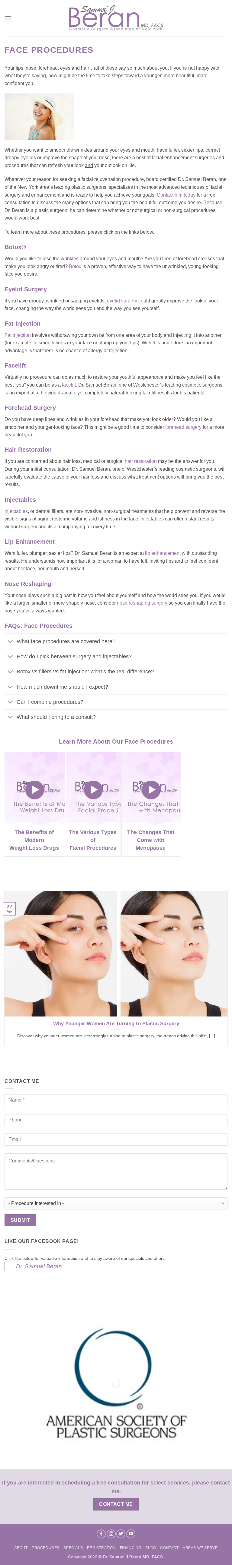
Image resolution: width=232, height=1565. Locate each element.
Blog (150, 1548)
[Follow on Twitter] (120, 1533)
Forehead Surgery (30, 407)
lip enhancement (163, 553)
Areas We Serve (200, 1548)
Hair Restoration (28, 449)
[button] (8, 18)
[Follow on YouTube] (130, 1533)
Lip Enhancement (30, 541)
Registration (101, 1548)
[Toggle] (10, 642)
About (20, 1548)
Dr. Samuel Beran (39, 1266)
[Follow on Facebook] (101, 1533)
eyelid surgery (122, 300)
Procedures (46, 1548)
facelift (69, 384)
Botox (75, 266)
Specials (73, 1548)
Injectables (20, 499)
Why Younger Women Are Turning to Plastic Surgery (116, 1023)
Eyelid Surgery (26, 289)
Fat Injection (22, 323)
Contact (169, 1548)
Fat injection (18, 335)
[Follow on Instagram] (111, 1533)
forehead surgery (183, 427)
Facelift (15, 365)
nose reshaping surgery (143, 602)
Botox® (15, 247)
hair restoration (141, 461)
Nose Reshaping (28, 583)
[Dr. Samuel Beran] (116, 18)
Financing (131, 1548)
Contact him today (177, 195)
